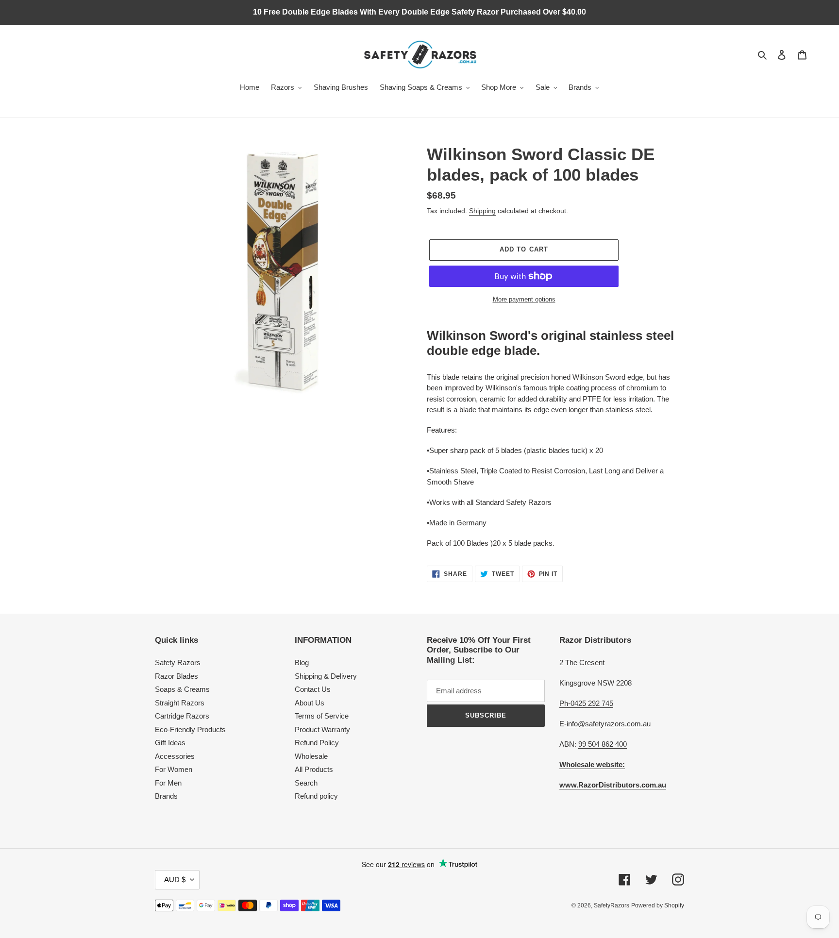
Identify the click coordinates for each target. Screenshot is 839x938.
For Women (173, 769)
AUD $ (174, 879)
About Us (309, 703)
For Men (168, 783)
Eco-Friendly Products (190, 729)
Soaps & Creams (182, 689)
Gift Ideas (170, 742)
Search (306, 783)
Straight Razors (179, 703)
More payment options (524, 299)
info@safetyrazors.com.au (609, 724)
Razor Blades (176, 676)
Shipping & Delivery (326, 676)
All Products (314, 769)
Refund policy (316, 796)
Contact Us (313, 689)
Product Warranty (322, 729)
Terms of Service (322, 716)
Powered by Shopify (657, 905)
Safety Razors (178, 662)
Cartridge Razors (182, 716)
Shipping (482, 211)
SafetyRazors (611, 905)
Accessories (175, 756)
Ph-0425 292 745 (586, 703)
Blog (302, 662)
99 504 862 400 (602, 744)
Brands (166, 796)
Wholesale (311, 756)
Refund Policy (317, 742)
